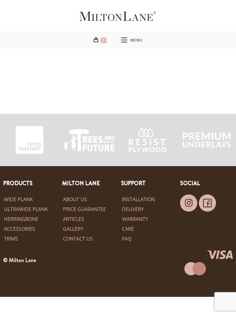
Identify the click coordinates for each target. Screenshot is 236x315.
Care (128, 228)
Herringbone (21, 219)
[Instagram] (188, 203)
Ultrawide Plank (26, 209)
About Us (75, 199)
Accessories (19, 228)
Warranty (135, 219)
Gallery (73, 228)
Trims (11, 238)
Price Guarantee (84, 209)
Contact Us (78, 238)
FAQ (126, 238)
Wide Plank (18, 199)
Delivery (133, 209)
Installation (138, 199)
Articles (73, 219)
